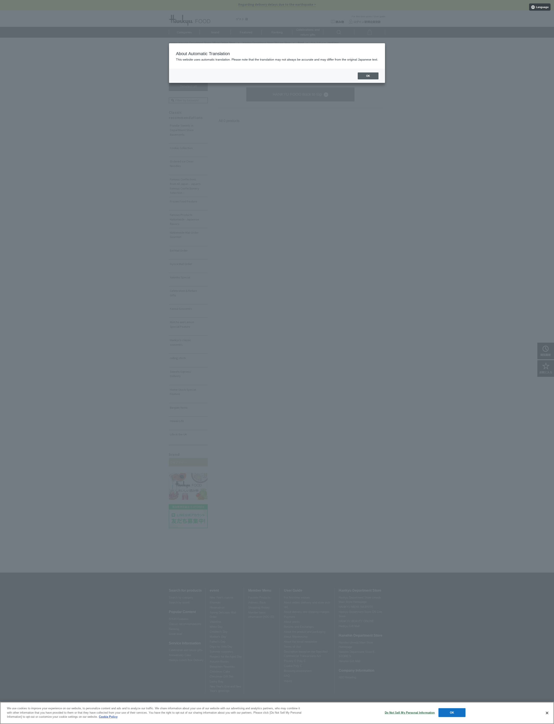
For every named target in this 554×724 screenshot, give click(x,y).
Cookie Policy (108, 716)
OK (452, 712)
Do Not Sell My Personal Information (410, 712)
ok (368, 75)
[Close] (547, 713)
